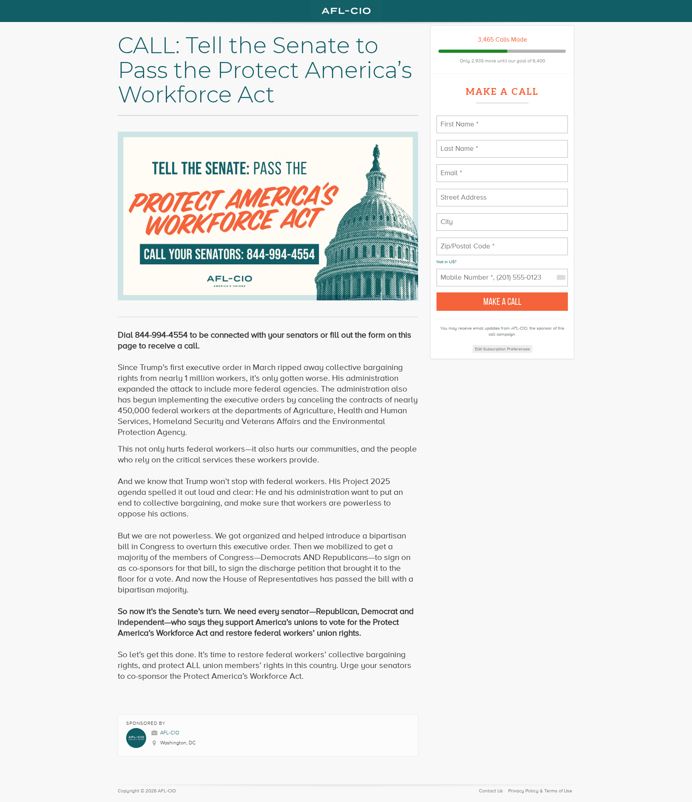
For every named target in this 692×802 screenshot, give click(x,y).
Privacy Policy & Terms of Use (540, 791)
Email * (449, 168)
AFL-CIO (169, 733)
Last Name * (455, 143)
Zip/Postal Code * (462, 241)
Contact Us (491, 791)
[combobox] (560, 277)
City (446, 217)
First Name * (456, 119)
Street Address (460, 192)
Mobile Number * (461, 272)
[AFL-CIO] (346, 11)
